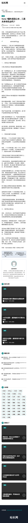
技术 (4, 405)
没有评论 (18, 25)
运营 (3, 16)
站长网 (5, 2)
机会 (18, 27)
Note (4, 27)
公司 (14, 396)
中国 (21, 391)
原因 (12, 27)
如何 (9, 399)
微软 (14, 402)
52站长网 (9, 510)
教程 (5, 485)
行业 (4, 417)
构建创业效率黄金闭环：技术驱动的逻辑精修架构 (11, 363)
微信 (9, 402)
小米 (19, 399)
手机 (24, 402)
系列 (4, 414)
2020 (4, 391)
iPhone (10, 391)
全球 (9, 396)
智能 (24, 405)
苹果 (24, 414)
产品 (4, 393)
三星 (7, 27)
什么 (20, 393)
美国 (14, 414)
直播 (19, 411)
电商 (9, 411)
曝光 (4, 408)
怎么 (19, 402)
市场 (24, 399)
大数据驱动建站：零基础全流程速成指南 (11, 374)
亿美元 (14, 393)
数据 (19, 405)
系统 (9, 414)
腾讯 (19, 414)
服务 (9, 408)
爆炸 (21, 27)
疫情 (14, 411)
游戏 (24, 408)
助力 (19, 396)
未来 (15, 27)
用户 (4, 411)
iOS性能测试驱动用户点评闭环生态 (11, 368)
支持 (14, 405)
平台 (4, 402)
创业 (5, 427)
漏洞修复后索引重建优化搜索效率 (13, 299)
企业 (4, 396)
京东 (9, 393)
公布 (10, 27)
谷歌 (9, 417)
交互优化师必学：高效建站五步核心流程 (11, 379)
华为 (24, 396)
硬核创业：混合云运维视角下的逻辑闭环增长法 (11, 358)
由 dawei (6, 25)
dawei (15, 268)
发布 (4, 399)
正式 (19, 408)
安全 (14, 399)
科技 (24, 411)
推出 (9, 405)
